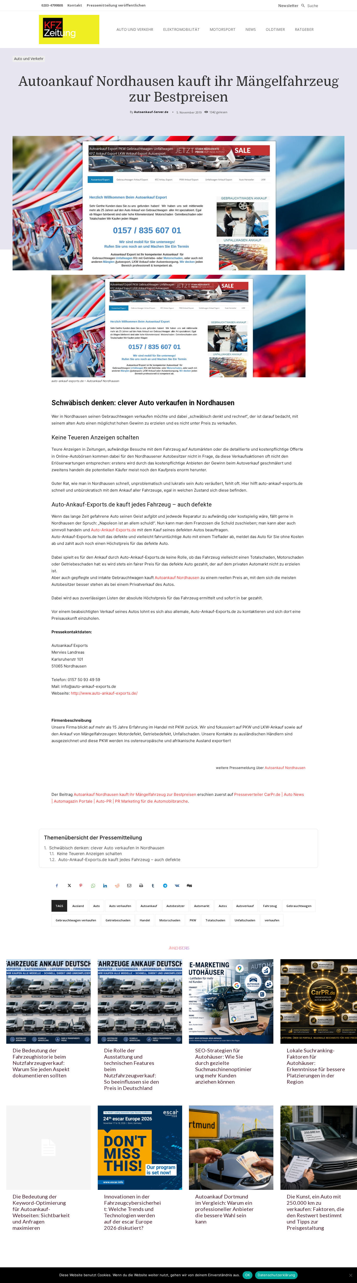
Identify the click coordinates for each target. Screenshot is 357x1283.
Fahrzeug (270, 906)
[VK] (177, 885)
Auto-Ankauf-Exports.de (113, 529)
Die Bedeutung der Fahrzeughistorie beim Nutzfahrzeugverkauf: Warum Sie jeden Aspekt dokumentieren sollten (41, 1062)
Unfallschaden (245, 920)
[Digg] (189, 885)
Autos (223, 906)
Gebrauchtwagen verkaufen (76, 920)
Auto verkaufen (120, 906)
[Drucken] (141, 885)
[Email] (129, 885)
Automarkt (201, 906)
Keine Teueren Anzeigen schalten (89, 853)
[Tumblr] (153, 885)
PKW (193, 920)
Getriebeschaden (118, 920)
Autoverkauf (245, 906)
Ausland (78, 906)
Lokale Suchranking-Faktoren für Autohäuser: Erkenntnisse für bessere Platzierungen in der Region (316, 1066)
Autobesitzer (175, 906)
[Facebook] (56, 885)
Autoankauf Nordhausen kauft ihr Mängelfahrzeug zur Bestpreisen (135, 794)
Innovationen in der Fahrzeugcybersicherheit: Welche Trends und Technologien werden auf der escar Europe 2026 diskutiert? (132, 1212)
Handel (145, 920)
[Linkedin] (105, 885)
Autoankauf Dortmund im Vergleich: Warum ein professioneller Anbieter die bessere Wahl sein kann (224, 1209)
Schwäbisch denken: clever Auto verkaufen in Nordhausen (106, 847)
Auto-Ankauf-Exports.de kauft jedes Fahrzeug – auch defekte (119, 859)
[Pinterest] (81, 885)
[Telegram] (165, 885)
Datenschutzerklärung (276, 1275)
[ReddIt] (117, 885)
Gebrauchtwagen (299, 906)
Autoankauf (149, 906)
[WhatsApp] (93, 885)
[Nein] (350, 1275)
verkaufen (272, 920)
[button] (308, 5)
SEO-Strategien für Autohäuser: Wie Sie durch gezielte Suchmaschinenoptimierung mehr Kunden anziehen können (223, 1066)
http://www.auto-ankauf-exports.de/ (104, 693)
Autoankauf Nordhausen (177, 577)
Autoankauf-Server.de (151, 111)
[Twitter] (69, 885)
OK (247, 1275)
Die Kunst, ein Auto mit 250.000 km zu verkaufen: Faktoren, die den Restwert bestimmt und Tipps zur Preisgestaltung (315, 1212)
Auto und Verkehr (28, 58)
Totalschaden (215, 920)
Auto (96, 906)
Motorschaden (169, 920)
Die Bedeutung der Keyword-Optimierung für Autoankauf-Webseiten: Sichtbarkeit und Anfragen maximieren (41, 1212)
